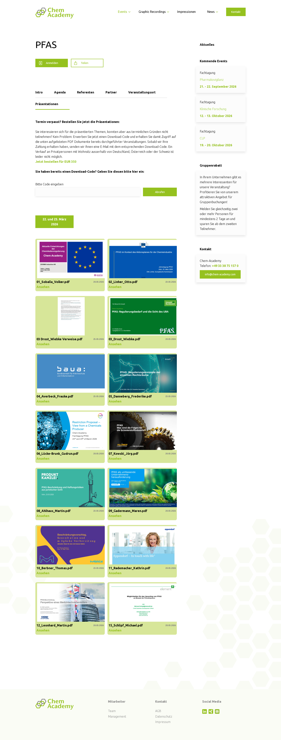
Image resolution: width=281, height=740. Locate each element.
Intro (39, 92)
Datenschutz (163, 716)
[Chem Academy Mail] (217, 712)
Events (122, 11)
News (211, 11)
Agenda (60, 92)
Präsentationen (46, 104)
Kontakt (235, 11)
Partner (111, 92)
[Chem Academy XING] (211, 712)
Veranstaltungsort (142, 92)
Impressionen (186, 11)
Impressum (163, 722)
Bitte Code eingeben (49, 184)
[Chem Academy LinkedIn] (205, 712)
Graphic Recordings (152, 11)
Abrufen (160, 192)
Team (112, 711)
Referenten (85, 92)
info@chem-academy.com (220, 274)
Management (117, 716)
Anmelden (52, 63)
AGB (158, 711)
